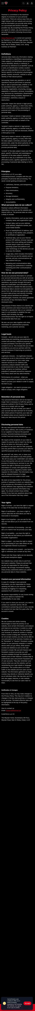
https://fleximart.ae (7, 38)
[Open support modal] (27, 3)
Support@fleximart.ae (13, 710)
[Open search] (23, 3)
